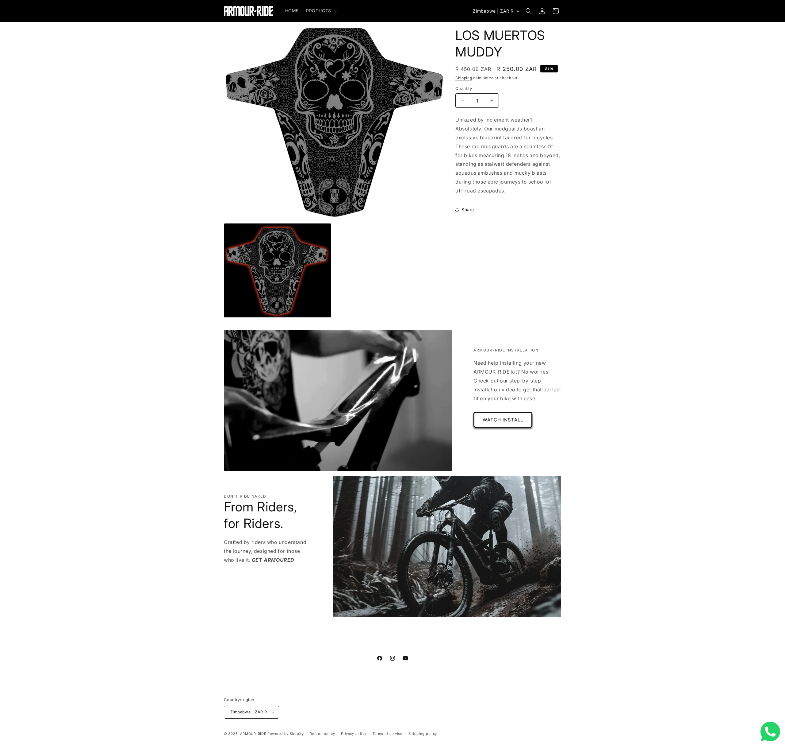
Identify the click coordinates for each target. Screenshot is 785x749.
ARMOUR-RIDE (253, 734)
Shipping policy (422, 734)
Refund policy (322, 734)
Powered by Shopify (285, 734)
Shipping (463, 78)
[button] (320, 10)
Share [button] (467, 209)
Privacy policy (353, 734)
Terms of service (387, 734)
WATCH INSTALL (503, 419)
